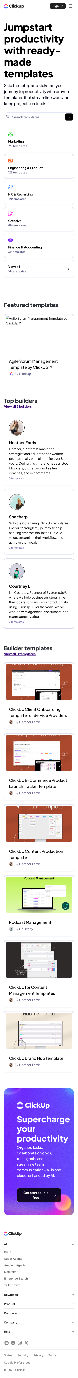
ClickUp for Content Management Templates (32, 990)
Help (7, 1331)
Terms (52, 1355)
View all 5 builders (18, 406)
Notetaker (10, 1272)
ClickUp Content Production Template (36, 854)
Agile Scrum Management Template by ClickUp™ (33, 364)
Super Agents (13, 1258)
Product (9, 1304)
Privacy (38, 1355)
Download (11, 1294)
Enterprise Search (16, 1278)
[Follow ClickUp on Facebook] (13, 1342)
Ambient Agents (15, 1265)
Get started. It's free (35, 1195)
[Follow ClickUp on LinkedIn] (6, 1342)
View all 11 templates (20, 654)
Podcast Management (30, 922)
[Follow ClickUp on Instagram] (19, 1342)
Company (10, 1322)
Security (23, 1355)
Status (8, 1355)
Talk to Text (12, 1285)
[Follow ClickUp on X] (26, 1342)
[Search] (69, 117)
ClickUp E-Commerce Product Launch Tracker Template (38, 783)
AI (5, 1244)
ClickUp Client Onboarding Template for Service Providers (38, 712)
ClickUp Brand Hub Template (36, 1058)
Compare (10, 1313)
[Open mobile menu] (71, 6)
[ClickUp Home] (14, 6)
